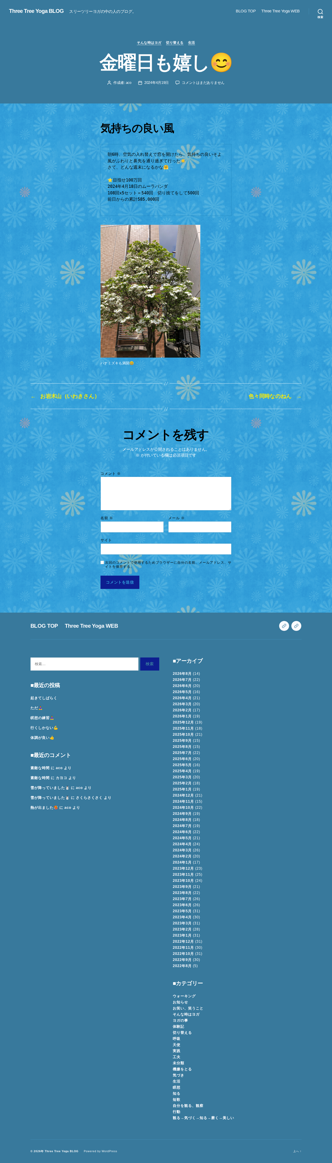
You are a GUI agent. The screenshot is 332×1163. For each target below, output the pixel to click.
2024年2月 (182, 856)
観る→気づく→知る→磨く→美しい (203, 1118)
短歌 (176, 1099)
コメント (111, 474)
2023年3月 (182, 923)
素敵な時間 (40, 768)
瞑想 (176, 1087)
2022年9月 (182, 960)
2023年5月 (182, 911)
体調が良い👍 (42, 738)
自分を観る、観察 (188, 1106)
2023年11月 (183, 874)
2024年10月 (183, 807)
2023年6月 (182, 905)
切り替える (175, 42)
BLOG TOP (246, 11)
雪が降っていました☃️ (50, 788)
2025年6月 (182, 759)
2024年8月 (182, 820)
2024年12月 (183, 795)
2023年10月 (183, 881)
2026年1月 (182, 716)
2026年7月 (182, 680)
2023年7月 (182, 899)
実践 (176, 1051)
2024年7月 (182, 826)
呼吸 (176, 1039)
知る (176, 1093)
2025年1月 (182, 789)
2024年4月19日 (156, 83)
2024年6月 (182, 832)
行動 (176, 1112)
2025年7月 (182, 753)
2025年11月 (183, 728)
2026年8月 (182, 674)
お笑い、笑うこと (188, 1008)
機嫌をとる (182, 1069)
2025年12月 (183, 722)
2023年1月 (182, 935)
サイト (106, 540)
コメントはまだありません (203, 83)
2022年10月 (183, 954)
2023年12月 (183, 868)
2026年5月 (182, 692)
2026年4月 (182, 698)
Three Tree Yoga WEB (280, 11)
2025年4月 (182, 771)
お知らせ (180, 1002)
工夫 (176, 1057)
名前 (107, 518)
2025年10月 (183, 734)
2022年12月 (183, 941)
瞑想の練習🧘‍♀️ (42, 718)
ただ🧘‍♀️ (36, 708)
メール (176, 518)
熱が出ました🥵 (44, 807)
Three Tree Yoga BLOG (36, 11)
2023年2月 (182, 929)
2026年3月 (182, 704)
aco (128, 83)
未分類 (178, 1063)
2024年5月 (182, 838)
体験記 (178, 1026)
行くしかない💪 (44, 728)
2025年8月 (182, 747)
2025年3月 (182, 777)
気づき (178, 1075)
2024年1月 (182, 862)
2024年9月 (182, 814)
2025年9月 (182, 740)
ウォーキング (184, 996)
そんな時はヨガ (149, 42)
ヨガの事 (180, 1020)
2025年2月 (182, 783)
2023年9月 (182, 887)
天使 (176, 1045)
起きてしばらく (43, 698)
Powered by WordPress (100, 1151)
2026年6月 (182, 686)
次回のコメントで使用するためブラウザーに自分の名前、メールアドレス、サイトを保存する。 (168, 565)
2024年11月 (183, 801)
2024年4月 (182, 844)
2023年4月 (182, 917)
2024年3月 (182, 850)
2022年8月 (182, 966)
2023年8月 (182, 893)
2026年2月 (182, 710)
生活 (191, 42)
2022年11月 (183, 947)
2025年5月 (182, 765)
